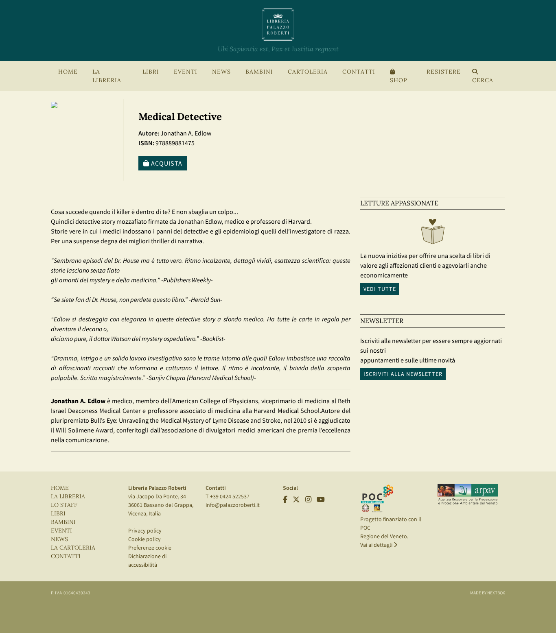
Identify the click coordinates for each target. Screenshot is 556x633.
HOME (68, 71)
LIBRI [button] (150, 71)
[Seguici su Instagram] (308, 499)
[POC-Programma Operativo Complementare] (377, 498)
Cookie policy (144, 539)
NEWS (221, 71)
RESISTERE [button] (444, 71)
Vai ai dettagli (377, 544)
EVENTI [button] (185, 71)
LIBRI (58, 513)
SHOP (398, 80)
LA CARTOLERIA (73, 547)
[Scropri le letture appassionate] (432, 233)
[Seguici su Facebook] (285, 499)
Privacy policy (145, 530)
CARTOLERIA (308, 71)
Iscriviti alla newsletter (402, 374)
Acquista (165, 163)
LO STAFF (64, 505)
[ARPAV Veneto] (468, 494)
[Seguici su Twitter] (296, 499)
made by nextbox (487, 593)
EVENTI (61, 530)
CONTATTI (358, 71)
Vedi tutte (379, 288)
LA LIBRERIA (68, 496)
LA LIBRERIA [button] (106, 76)
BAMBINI (259, 71)
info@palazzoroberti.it (233, 505)
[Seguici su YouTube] (321, 499)
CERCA (482, 80)
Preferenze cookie (149, 547)
